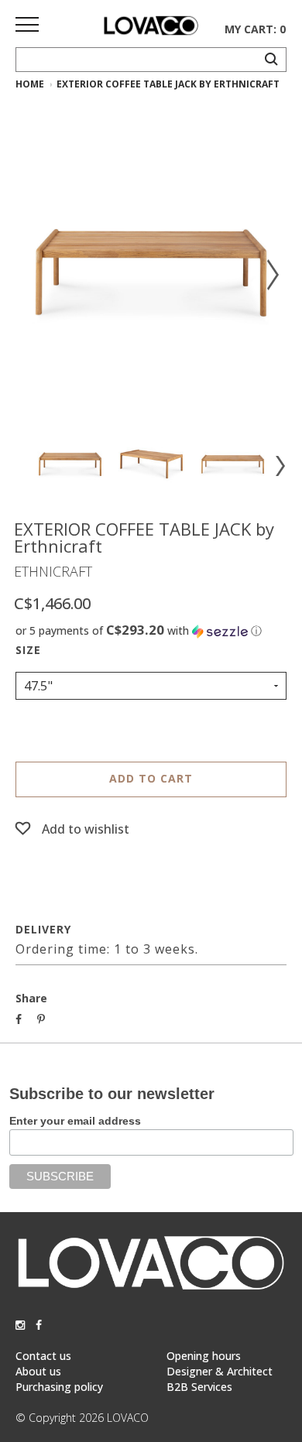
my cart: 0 (255, 29)
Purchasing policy (59, 1386)
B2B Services (199, 1386)
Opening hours (203, 1355)
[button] (151, 631)
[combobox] (151, 686)
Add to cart (151, 778)
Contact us (43, 1355)
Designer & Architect (219, 1371)
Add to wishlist (85, 828)
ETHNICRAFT (53, 571)
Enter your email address (75, 1121)
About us (38, 1371)
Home (29, 84)
